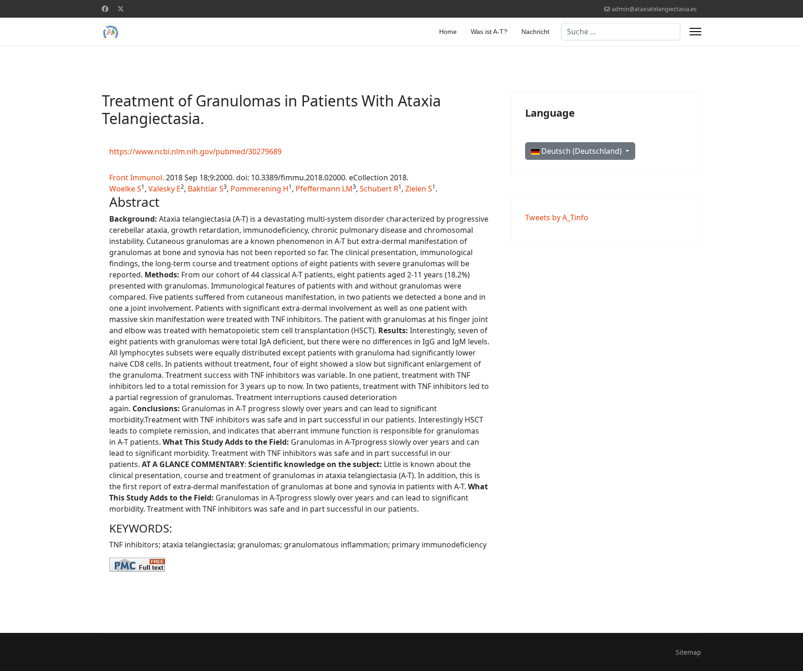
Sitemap (688, 652)
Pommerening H (259, 189)
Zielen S (418, 189)
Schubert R (379, 189)
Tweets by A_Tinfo (556, 217)
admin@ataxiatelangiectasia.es (654, 9)
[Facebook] (105, 8)
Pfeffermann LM (324, 189)
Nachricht (535, 31)
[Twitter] (121, 8)
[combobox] (620, 31)
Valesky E (164, 189)
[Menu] (695, 32)
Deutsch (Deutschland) (582, 151)
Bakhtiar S (206, 189)
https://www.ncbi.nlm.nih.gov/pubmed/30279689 (195, 151)
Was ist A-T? (489, 31)
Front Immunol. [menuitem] (136, 177)
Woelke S (125, 189)
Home (448, 31)
